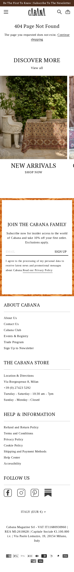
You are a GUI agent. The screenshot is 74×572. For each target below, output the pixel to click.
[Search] (59, 12)
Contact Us (11, 324)
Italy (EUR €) (32, 511)
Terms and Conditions (18, 433)
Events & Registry (16, 336)
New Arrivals (33, 165)
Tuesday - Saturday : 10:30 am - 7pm (29, 393)
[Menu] (6, 12)
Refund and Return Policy (21, 427)
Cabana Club (12, 330)
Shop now (33, 172)
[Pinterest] (35, 492)
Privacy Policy (13, 439)
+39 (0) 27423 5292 (17, 387)
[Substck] (48, 492)
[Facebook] (8, 492)
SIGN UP (61, 251)
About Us (10, 318)
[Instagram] (21, 492)
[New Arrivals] (33, 117)
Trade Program (14, 342)
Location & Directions (19, 375)
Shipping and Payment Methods (25, 451)
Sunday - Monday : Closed (22, 399)
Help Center (12, 457)
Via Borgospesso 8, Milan (21, 381)
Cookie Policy (13, 445)
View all (37, 68)
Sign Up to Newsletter (19, 348)
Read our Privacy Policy (37, 270)
